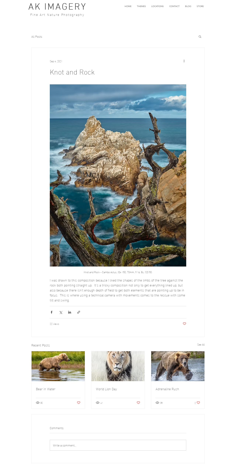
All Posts (36, 36)
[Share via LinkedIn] (69, 312)
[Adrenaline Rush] (177, 366)
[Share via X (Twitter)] (60, 312)
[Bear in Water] (58, 366)
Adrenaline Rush (167, 389)
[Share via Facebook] (51, 312)
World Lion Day (106, 389)
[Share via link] (78, 312)
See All (201, 344)
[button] (141, 6)
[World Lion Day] (118, 366)
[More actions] (184, 61)
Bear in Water (45, 389)
